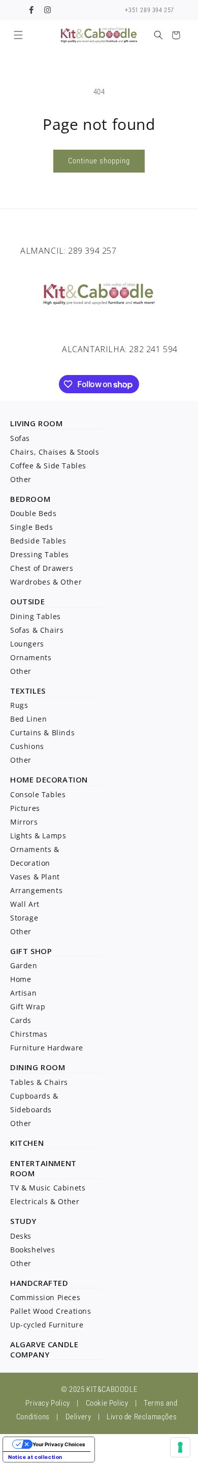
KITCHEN (27, 1143)
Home (20, 979)
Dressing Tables (39, 554)
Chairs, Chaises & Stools (54, 452)
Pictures (25, 808)
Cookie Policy (107, 1403)
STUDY (23, 1221)
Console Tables (37, 794)
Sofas (20, 438)
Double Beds (33, 513)
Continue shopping (99, 160)
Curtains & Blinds (42, 732)
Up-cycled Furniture (46, 1325)
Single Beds (31, 527)
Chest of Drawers (42, 568)
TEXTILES (28, 691)
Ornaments (30, 657)
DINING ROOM (37, 1067)
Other (20, 479)
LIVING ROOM (36, 423)
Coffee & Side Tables (48, 465)
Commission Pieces (45, 1297)
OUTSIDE (27, 601)
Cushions (27, 746)
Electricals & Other (44, 1201)
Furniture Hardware (46, 1047)
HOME (22, 779)
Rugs (19, 705)
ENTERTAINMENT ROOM (43, 1168)
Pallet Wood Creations (50, 1311)
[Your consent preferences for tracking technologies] (180, 1447)
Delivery (78, 1416)
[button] (18, 35)
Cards (20, 1020)
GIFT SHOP (31, 951)
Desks (20, 1236)
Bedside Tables (38, 541)
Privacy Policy (47, 1403)
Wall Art (25, 904)
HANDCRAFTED (39, 1283)
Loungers (27, 644)
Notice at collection (35, 1457)
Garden (24, 965)
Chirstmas (28, 1034)
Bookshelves (32, 1249)
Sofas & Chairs (36, 630)
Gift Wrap (27, 1006)
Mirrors (24, 822)
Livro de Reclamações (142, 1416)
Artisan (23, 993)
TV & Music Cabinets (47, 1188)
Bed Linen (28, 719)
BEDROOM (30, 499)
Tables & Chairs (39, 1082)
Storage (24, 918)
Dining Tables (35, 616)
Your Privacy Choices (58, 1444)
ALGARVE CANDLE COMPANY (44, 1349)
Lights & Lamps (38, 835)
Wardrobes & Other (46, 582)
